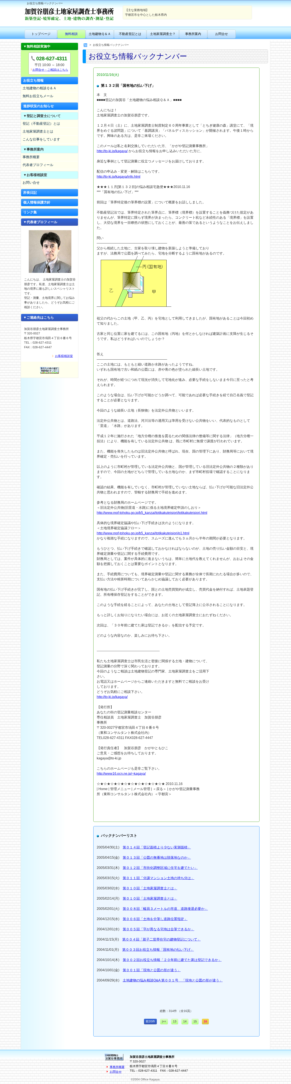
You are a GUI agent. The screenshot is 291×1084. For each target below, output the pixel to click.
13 (174, 1021)
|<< (164, 1021)
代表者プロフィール (38, 165)
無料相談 (71, 34)
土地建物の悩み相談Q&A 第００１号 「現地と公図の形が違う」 (173, 980)
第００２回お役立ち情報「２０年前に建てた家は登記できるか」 (172, 960)
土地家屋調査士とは (38, 131)
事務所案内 (193, 34)
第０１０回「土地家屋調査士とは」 (150, 888)
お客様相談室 (64, 356)
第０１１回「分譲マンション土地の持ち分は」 (158, 878)
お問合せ (221, 34)
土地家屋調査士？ (163, 34)
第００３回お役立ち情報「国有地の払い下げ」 (158, 949)
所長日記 (30, 192)
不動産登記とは (130, 34)
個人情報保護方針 (36, 202)
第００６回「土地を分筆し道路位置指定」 (155, 919)
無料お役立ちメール (38, 96)
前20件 (150, 1021)
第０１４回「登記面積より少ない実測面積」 (157, 847)
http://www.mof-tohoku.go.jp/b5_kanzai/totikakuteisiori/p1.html (143, 533)
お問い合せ (31, 182)
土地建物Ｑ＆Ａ (100, 34)
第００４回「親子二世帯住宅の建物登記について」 (161, 939)
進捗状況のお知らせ (38, 106)
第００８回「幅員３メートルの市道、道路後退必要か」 (165, 909)
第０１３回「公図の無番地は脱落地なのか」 (157, 857)
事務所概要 (31, 157)
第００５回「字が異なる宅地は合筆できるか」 (158, 929)
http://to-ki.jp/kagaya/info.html (118, 176)
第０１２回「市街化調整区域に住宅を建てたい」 (160, 868)
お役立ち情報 (33, 80)
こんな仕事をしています (41, 139)
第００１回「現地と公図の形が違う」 (152, 970)
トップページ (40, 34)
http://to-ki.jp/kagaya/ (112, 151)
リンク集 (30, 212)
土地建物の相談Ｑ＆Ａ (39, 88)
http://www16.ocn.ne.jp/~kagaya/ (121, 773)
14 (185, 1021)
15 (195, 1021)
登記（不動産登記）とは (41, 123)
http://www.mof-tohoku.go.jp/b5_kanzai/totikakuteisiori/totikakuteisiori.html (152, 513)
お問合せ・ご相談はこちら (50, 69)
